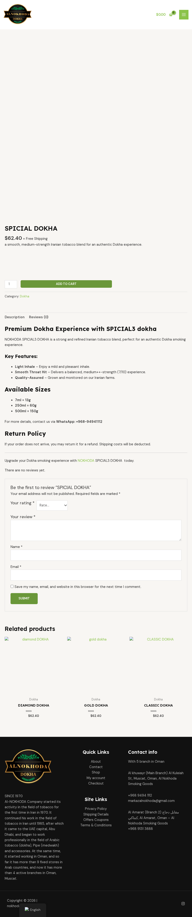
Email (16, 567)
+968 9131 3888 (140, 829)
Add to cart (66, 284)
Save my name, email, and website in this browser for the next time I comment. (78, 587)
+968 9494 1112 (140, 795)
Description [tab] (15, 317)
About (96, 761)
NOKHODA (86, 460)
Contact (96, 767)
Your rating (22, 502)
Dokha (24, 296)
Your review (23, 516)
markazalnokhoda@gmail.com (151, 801)
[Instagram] (183, 903)
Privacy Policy (96, 809)
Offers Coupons (96, 820)
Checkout (96, 783)
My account (96, 778)
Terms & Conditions (96, 825)
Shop (96, 772)
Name (16, 547)
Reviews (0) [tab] (38, 317)
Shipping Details (96, 814)
